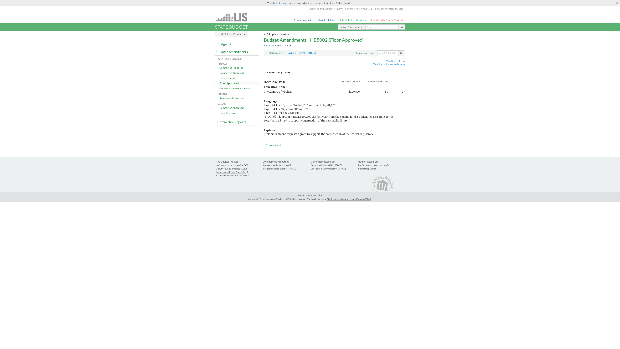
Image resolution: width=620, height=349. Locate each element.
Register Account (389, 9)
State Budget (345, 20)
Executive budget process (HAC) (230, 168)
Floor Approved (229, 83)
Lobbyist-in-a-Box (314, 195)
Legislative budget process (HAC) (231, 165)
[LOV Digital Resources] (283, 53)
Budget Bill (225, 44)
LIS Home (300, 195)
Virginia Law (361, 20)
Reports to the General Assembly (387, 20)
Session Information (303, 20)
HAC (331, 165)
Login (401, 9)
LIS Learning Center (344, 9)
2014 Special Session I (232, 34)
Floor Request (227, 77)
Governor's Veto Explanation (235, 88)
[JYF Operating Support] (267, 53)
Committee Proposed (231, 67)
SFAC (337, 165)
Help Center (282, 3)
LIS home (375, 9)
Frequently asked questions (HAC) (278, 168)
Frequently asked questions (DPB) (231, 175)
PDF (303, 53)
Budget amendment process (276, 165)
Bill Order (269, 45)
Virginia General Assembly (321, 9)
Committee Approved (231, 72)
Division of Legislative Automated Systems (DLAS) (349, 199)
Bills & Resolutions (326, 20)
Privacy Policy (362, 9)
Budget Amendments (351, 27)
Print (293, 53)
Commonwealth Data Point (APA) (231, 172)
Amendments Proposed (232, 98)
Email (313, 53)
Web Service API (381, 165)
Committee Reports (231, 122)
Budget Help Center (367, 168)
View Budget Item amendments (388, 64)
